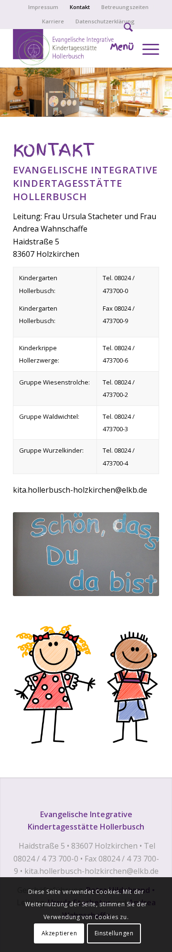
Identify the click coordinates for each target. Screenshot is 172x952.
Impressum (43, 6)
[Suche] (123, 29)
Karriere (53, 21)
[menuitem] (43, 7)
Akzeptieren (59, 933)
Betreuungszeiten (125, 6)
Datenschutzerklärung (105, 21)
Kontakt (80, 6)
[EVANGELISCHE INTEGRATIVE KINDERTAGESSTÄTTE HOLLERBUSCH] (71, 48)
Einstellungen (114, 933)
